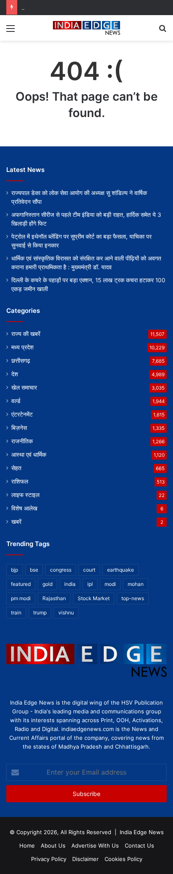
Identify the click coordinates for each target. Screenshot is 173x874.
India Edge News (142, 832)
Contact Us (139, 845)
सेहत (16, 468)
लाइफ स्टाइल (25, 495)
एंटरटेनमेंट (22, 414)
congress (60, 570)
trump (40, 612)
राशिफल (19, 481)
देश (14, 374)
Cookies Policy (123, 859)
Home (27, 845)
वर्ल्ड (16, 401)
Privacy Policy (48, 859)
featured (21, 584)
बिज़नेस (19, 427)
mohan (136, 584)
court (89, 570)
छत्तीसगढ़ (20, 360)
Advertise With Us (95, 845)
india (70, 584)
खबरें (16, 521)
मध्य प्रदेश (22, 347)
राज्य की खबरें (25, 333)
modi (110, 584)
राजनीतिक (22, 441)
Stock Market (94, 598)
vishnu (66, 612)
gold (47, 584)
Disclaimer (85, 859)
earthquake (120, 570)
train (16, 612)
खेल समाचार (24, 387)
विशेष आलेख (24, 508)
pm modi (21, 598)
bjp (14, 570)
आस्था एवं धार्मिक (28, 454)
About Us (53, 845)
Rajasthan (54, 598)
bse (34, 570)
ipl (90, 584)
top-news (132, 598)
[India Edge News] (86, 28)
